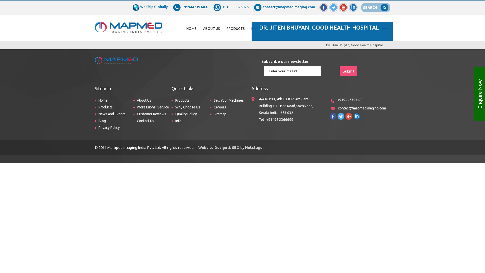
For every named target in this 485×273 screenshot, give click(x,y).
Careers (220, 107)
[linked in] (353, 5)
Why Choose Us (187, 107)
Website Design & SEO (218, 147)
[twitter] (333, 5)
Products (236, 29)
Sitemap (220, 114)
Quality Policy (186, 114)
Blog (102, 121)
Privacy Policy (109, 128)
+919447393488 (195, 7)
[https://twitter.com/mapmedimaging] (340, 115)
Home (191, 29)
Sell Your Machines (229, 100)
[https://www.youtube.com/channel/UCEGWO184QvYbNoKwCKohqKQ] (348, 115)
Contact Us (145, 121)
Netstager (254, 147)
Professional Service (153, 107)
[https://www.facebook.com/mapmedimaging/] (333, 115)
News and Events (112, 114)
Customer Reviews (151, 114)
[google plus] (343, 5)
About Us (211, 29)
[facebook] (323, 5)
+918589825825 (235, 7)
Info (178, 121)
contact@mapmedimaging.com (289, 7)
